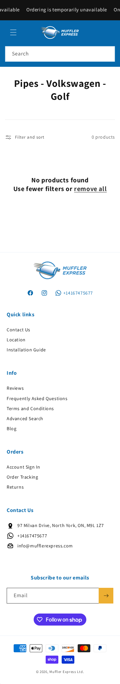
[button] (13, 32)
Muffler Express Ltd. (66, 671)
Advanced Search (25, 418)
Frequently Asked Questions (37, 398)
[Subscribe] (106, 596)
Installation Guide (26, 350)
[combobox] (60, 53)
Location (16, 340)
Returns (15, 487)
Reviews (15, 388)
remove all (90, 188)
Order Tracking (22, 477)
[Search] (107, 53)
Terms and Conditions (30, 408)
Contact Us (18, 330)
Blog (11, 428)
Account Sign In (23, 467)
